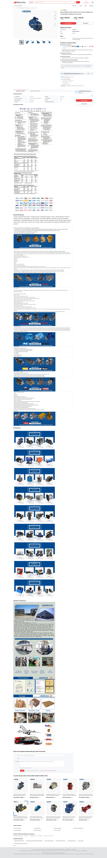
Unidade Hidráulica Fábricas (19, 840)
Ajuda (81, 5)
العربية (59, 850)
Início (14, 7)
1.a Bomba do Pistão (17, 828)
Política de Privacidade (50, 849)
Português (34, 850)
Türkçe (75, 850)
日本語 (66, 850)
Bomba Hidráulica (34, 7)
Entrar (92, 2)
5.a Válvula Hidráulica (17, 830)
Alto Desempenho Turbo (72, 840)
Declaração (37, 849)
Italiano (48, 850)
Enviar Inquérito (68, 23)
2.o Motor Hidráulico (37, 828)
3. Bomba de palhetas (57, 828)
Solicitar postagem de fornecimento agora (48, 770)
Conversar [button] (86, 23)
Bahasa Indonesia (84, 850)
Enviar (22, 770)
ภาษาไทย (71, 850)
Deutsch (51, 850)
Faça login (63, 85)
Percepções (73, 849)
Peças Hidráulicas (27, 7)
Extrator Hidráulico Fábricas (60, 840)
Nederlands (55, 850)
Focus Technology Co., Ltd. (52, 852)
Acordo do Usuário (43, 849)
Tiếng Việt (78, 850)
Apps (85, 5)
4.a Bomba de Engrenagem (78, 828)
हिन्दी (68, 850)
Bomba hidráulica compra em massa (20, 843)
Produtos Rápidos (68, 849)
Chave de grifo (80, 840)
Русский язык (43, 850)
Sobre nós (33, 849)
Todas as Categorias (18, 5)
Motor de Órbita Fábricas (49, 840)
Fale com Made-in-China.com (59, 849)
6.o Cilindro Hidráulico (37, 830)
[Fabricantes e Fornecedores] (19, 2)
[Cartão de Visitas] (92, 95)
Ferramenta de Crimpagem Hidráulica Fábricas (34, 840)
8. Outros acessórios (57, 830)
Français (39, 850)
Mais (14, 845)
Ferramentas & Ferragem (20, 7)
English (27, 850)
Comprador (74, 5)
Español (31, 850)
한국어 (62, 850)
